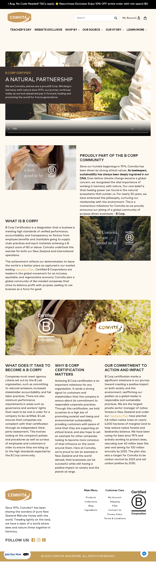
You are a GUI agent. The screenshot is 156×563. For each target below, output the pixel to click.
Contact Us (114, 510)
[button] (144, 553)
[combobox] (96, 17)
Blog (90, 506)
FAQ (114, 506)
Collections (91, 502)
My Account (114, 497)
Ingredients (90, 510)
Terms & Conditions (115, 518)
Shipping (115, 502)
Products (91, 497)
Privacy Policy (114, 514)
